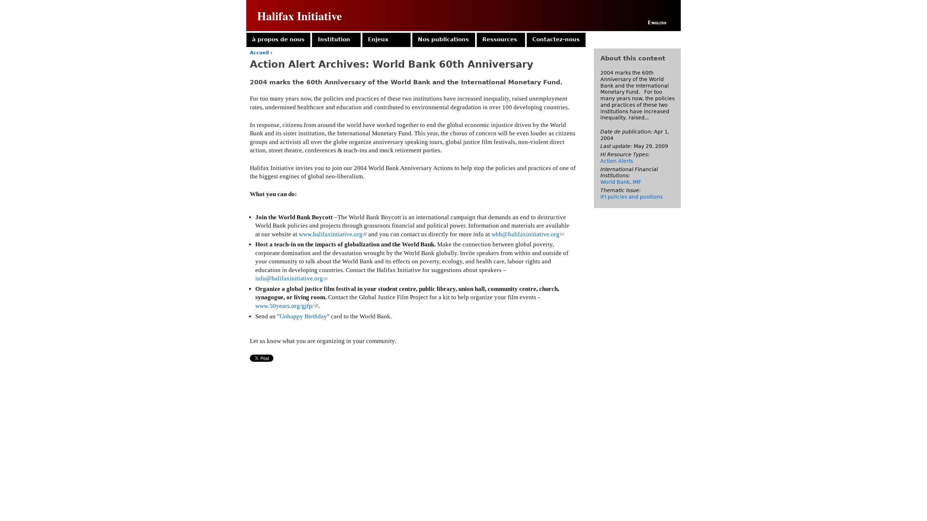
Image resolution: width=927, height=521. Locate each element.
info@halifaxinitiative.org (291, 278)
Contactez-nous (556, 39)
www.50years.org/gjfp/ (286, 305)
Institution (334, 39)
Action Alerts (616, 161)
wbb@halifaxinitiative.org (527, 234)
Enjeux (378, 39)
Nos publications (443, 39)
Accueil (259, 52)
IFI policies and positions (631, 197)
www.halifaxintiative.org (332, 234)
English (657, 22)
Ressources (499, 39)
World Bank (615, 182)
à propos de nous (278, 39)
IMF (637, 182)
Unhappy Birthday (303, 316)
